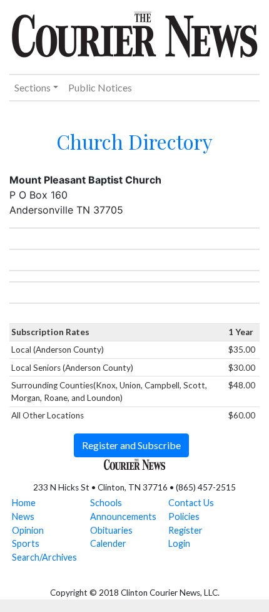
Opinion (28, 530)
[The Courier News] (134, 32)
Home (24, 502)
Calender (108, 543)
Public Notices (100, 87)
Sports (25, 543)
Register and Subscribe (131, 445)
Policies (184, 516)
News (23, 516)
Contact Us (191, 502)
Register (185, 530)
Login (179, 543)
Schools (106, 502)
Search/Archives (44, 557)
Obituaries (111, 530)
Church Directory (134, 141)
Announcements (123, 516)
